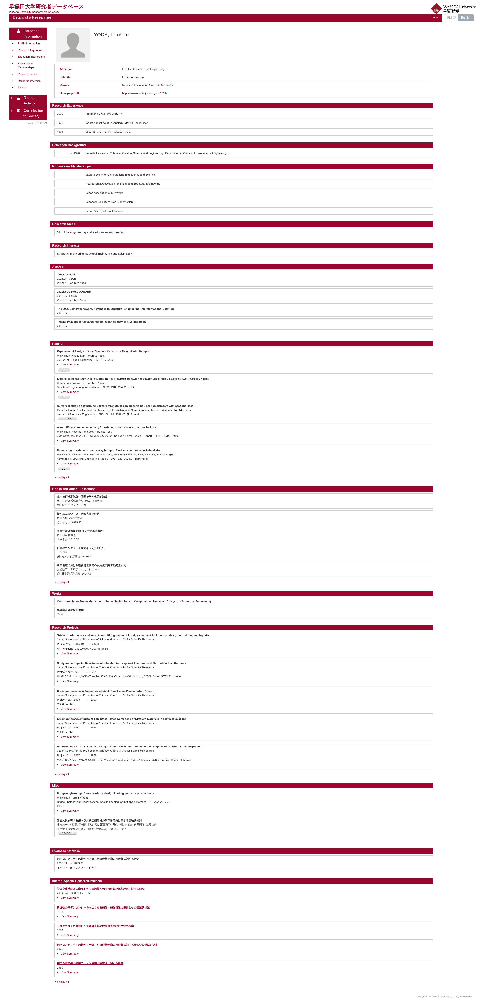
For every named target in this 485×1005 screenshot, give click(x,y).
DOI (64, 370)
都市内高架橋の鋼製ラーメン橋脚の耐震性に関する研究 (90, 963)
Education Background (31, 56)
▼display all (61, 477)
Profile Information (29, 43)
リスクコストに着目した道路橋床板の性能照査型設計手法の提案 (95, 925)
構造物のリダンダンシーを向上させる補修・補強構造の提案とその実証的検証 (103, 907)
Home (435, 17)
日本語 (451, 17)
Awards (22, 87)
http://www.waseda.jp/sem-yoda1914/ (144, 93)
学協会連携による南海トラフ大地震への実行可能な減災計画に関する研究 (101, 888)
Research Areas (27, 74)
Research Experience (31, 50)
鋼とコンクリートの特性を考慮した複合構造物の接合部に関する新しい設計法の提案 (107, 944)
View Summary (70, 364)
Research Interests (29, 80)
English (466, 17)
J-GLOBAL (67, 418)
